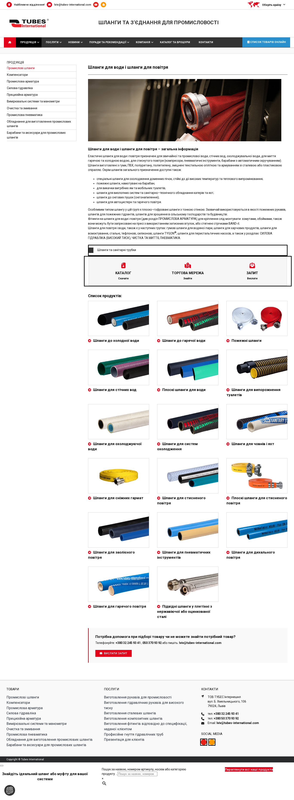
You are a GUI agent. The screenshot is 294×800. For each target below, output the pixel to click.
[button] (188, 249)
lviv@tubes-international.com (72, 4)
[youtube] (204, 741)
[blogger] (212, 741)
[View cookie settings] (9, 790)
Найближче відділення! (29, 4)
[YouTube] (97, 4)
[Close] (1, 765)
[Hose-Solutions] (104, 4)
